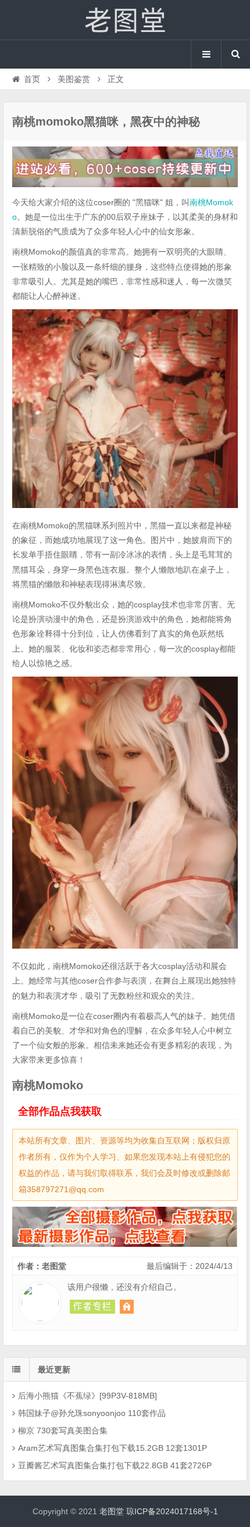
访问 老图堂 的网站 (127, 1307)
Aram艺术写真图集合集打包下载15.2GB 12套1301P (112, 1448)
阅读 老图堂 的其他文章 (92, 1307)
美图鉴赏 (74, 79)
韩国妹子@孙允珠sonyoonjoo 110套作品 (92, 1413)
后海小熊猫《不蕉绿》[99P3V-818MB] (87, 1395)
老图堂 (125, 20)
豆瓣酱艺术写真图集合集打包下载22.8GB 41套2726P (115, 1465)
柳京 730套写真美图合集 (63, 1430)
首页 (32, 79)
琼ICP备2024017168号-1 (172, 1511)
